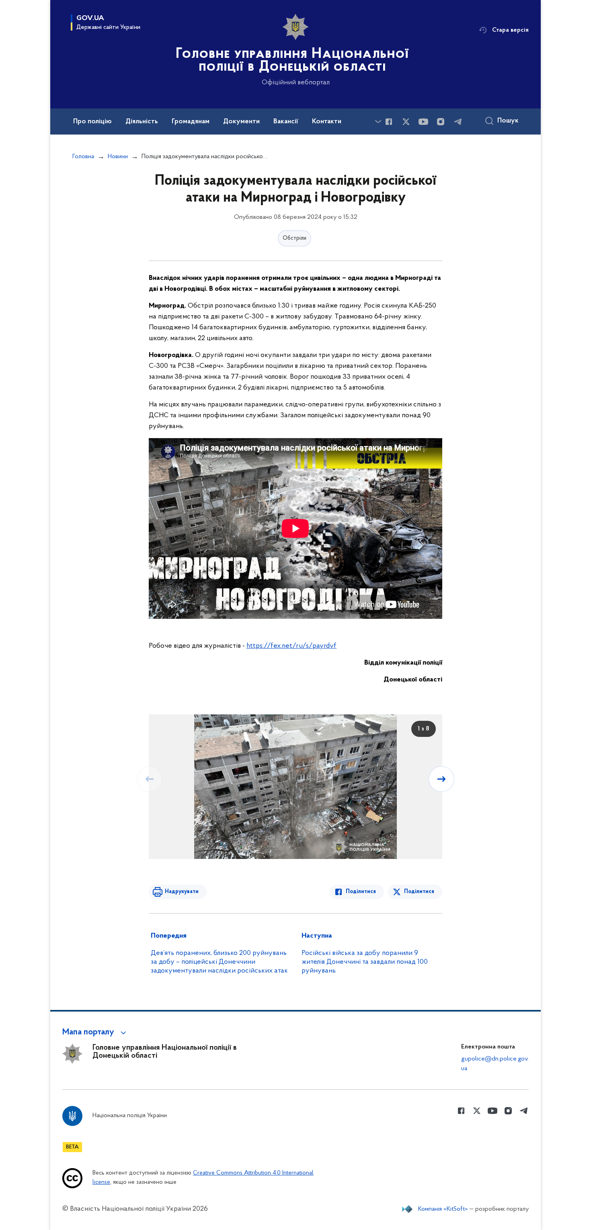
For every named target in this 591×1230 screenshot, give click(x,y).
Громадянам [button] (190, 121)
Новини (118, 156)
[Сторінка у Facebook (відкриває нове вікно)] (389, 121)
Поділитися (361, 892)
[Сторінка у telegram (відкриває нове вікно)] (458, 121)
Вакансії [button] (285, 121)
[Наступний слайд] (441, 779)
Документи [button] (241, 121)
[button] (95, 1032)
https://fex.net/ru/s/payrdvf (291, 646)
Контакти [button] (326, 121)
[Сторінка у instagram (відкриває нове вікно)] (440, 121)
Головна (83, 156)
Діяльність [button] (141, 121)
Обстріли (294, 238)
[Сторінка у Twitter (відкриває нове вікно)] (406, 121)
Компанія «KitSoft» (443, 1209)
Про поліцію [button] (92, 121)
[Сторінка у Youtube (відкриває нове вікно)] (423, 121)
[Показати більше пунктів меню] (378, 121)
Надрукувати (182, 892)
